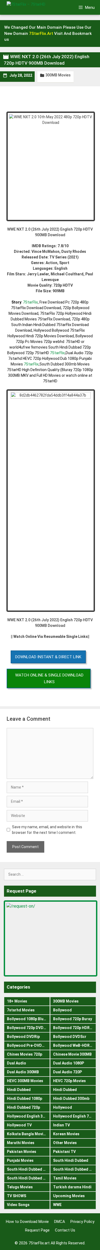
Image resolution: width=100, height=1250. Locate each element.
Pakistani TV (64, 1151)
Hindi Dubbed (19, 1090)
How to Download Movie (27, 1221)
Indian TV (61, 1125)
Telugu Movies (20, 1187)
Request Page (37, 1230)
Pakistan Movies (21, 1151)
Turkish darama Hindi (72, 1187)
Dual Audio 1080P (68, 1063)
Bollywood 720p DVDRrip (28, 1028)
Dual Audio (16, 1063)
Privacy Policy (82, 1221)
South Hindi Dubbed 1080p (28, 1169)
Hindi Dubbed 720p (23, 1107)
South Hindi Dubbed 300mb (74, 1169)
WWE (57, 1205)
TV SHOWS (16, 1196)
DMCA (59, 1221)
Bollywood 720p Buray (72, 1019)
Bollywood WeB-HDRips (74, 1045)
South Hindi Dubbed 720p (28, 1178)
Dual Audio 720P (67, 1072)
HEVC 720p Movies (69, 1081)
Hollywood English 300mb (28, 1116)
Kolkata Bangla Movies (27, 1134)
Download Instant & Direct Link (48, 656)
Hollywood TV (19, 1125)
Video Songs (18, 1205)
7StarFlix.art (39, 1243)
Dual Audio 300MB (23, 1072)
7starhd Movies (21, 1010)
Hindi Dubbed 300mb (71, 1098)
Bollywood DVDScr (69, 1036)
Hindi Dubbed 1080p (24, 1098)
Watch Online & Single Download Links (49, 678)
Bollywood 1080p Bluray (28, 1019)
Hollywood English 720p (74, 1116)
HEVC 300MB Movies (25, 1081)
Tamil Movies (65, 1178)
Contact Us (65, 1230)
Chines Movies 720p (24, 1054)
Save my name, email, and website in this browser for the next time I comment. (47, 830)
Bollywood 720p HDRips (74, 1028)
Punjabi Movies (20, 1160)
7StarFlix (30, 302)
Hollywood (62, 1107)
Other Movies (65, 1143)
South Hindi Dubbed (70, 1160)
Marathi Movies (20, 1143)
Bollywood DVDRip (23, 1036)
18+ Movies (17, 1001)
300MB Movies (58, 75)
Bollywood (62, 1010)
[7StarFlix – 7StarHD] (34, 7)
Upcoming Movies (69, 1196)
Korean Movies (66, 1134)
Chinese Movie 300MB (72, 1054)
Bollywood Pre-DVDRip (27, 1045)
